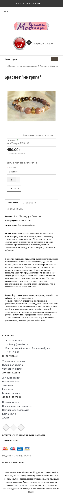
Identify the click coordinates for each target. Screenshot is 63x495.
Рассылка (7, 389)
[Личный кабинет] (48, 3)
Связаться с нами (12, 369)
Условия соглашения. (14, 361)
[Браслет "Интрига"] (31, 106)
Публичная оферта (12, 365)
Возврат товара (11, 393)
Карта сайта (9, 414)
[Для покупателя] (59, 3)
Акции (5, 417)
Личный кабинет (11, 378)
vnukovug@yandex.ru (17, 344)
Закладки (7, 385)
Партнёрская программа (15, 410)
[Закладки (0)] (52, 3)
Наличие (12, 167)
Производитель (10, 402)
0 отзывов (27, 135)
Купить (14, 188)
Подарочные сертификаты (16, 406)
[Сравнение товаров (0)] (55, 3)
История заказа (11, 381)
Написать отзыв (45, 135)
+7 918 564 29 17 (15, 340)
